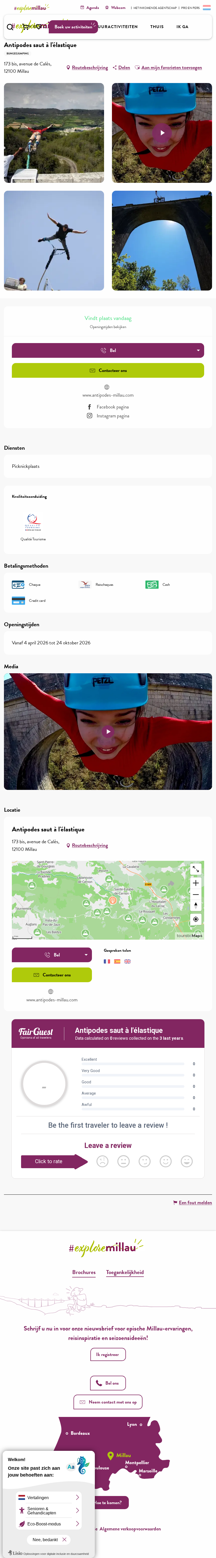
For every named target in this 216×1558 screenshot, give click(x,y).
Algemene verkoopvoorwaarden (130, 1529)
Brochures (84, 1272)
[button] (10, 27)
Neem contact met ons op (113, 1401)
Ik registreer (107, 1354)
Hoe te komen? (107, 1502)
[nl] (206, 7)
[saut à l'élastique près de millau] (108, 731)
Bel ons (112, 1382)
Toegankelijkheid (125, 1272)
